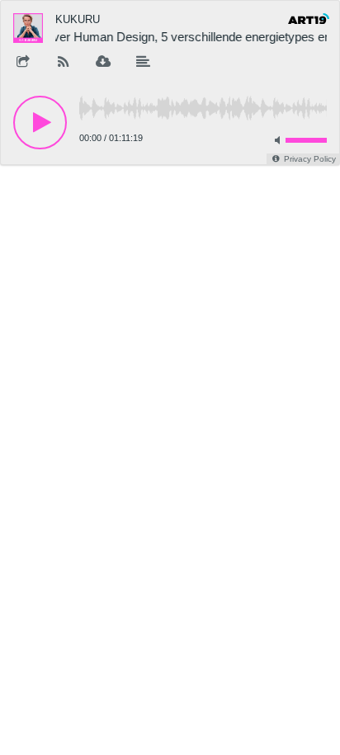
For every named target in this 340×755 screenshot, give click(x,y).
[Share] (23, 62)
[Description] (144, 62)
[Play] (40, 122)
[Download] (103, 62)
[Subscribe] (64, 62)
